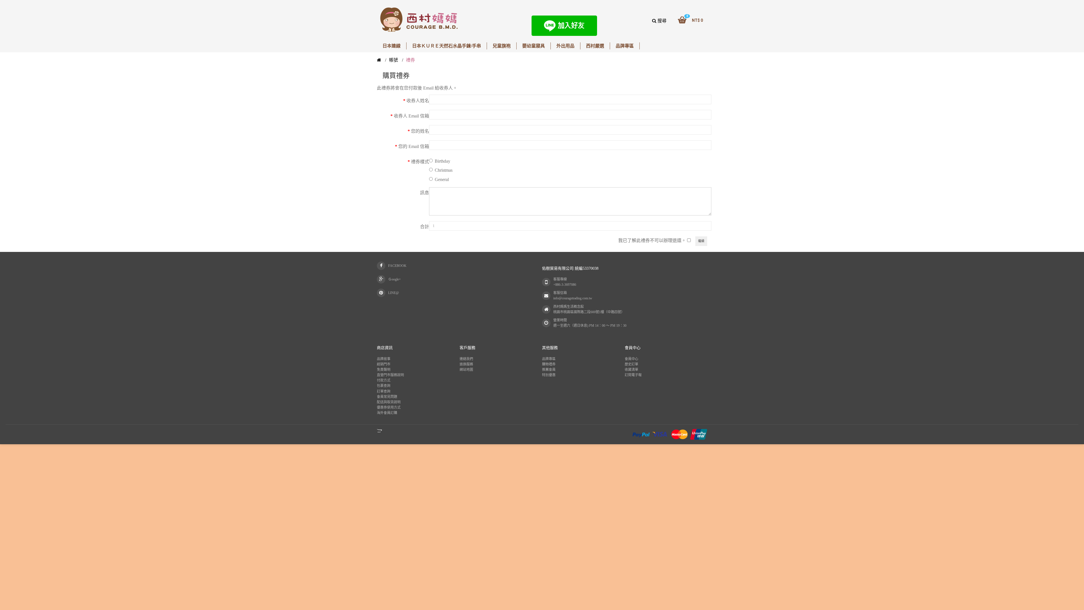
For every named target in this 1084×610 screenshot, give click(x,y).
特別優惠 (549, 375)
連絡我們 (466, 359)
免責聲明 (383, 370)
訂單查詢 (383, 391)
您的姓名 (420, 131)
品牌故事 (383, 359)
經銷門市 (383, 364)
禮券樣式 (420, 161)
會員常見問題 (387, 397)
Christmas (444, 170)
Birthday (442, 161)
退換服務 (466, 364)
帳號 (393, 60)
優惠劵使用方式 (389, 407)
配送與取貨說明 (389, 402)
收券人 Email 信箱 (411, 116)
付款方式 (383, 380)
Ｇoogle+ (394, 279)
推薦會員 (549, 370)
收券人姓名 (417, 100)
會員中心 (631, 359)
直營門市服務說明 (390, 375)
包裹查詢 (383, 386)
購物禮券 (549, 364)
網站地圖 (466, 370)
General (442, 179)
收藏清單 (631, 370)
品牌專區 (549, 359)
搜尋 (661, 20)
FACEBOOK (397, 266)
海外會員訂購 (387, 413)
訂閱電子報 (633, 375)
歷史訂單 (631, 364)
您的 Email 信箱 (413, 146)
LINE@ (393, 293)
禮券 (410, 60)
